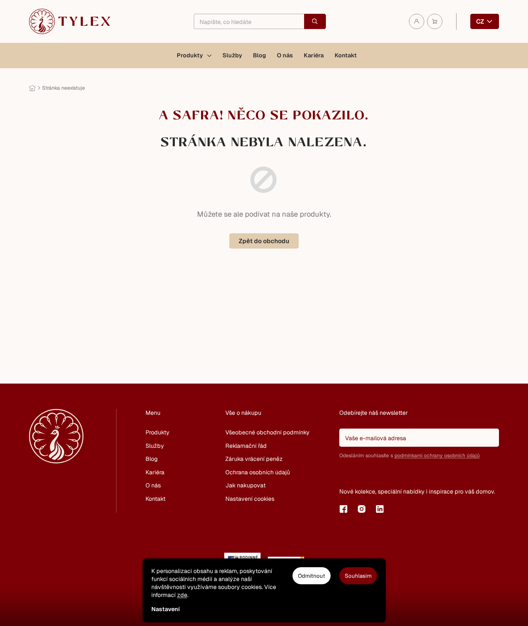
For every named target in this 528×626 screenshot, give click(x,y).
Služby (155, 446)
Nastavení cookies (249, 499)
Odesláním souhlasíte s (409, 455)
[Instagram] (361, 509)
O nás (153, 485)
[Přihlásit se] (348, 474)
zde (182, 595)
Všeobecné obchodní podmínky (267, 432)
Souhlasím (358, 575)
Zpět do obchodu (264, 241)
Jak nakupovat (245, 485)
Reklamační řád (246, 446)
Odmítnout (311, 575)
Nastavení (165, 609)
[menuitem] (194, 55)
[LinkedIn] (380, 509)
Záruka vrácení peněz (254, 459)
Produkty (157, 432)
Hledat (315, 21)
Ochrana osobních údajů (257, 472)
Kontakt (155, 499)
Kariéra (155, 472)
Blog (152, 459)
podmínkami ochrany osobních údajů (437, 455)
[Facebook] (343, 509)
